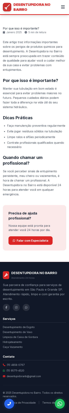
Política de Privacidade (22, 402)
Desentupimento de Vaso (17, 332)
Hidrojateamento (12, 341)
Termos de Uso (51, 402)
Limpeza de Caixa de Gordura (20, 336)
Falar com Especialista (32, 240)
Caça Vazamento (13, 346)
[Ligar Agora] (9, 404)
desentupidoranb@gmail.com (24, 376)
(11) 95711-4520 (15, 370)
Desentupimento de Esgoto (19, 327)
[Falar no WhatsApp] (60, 404)
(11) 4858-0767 (16, 364)
